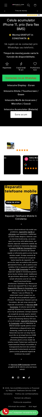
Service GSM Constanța (18, 269)
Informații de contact (17, 406)
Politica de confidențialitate (26, 394)
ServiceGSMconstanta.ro (20, 388)
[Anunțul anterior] (4, 11)
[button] (6, 5)
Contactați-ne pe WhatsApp (21, 78)
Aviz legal (33, 406)
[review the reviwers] (23, 165)
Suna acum (21, 114)
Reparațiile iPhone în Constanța (20, 288)
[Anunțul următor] (37, 11)
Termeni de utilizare (22, 398)
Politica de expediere (22, 402)
